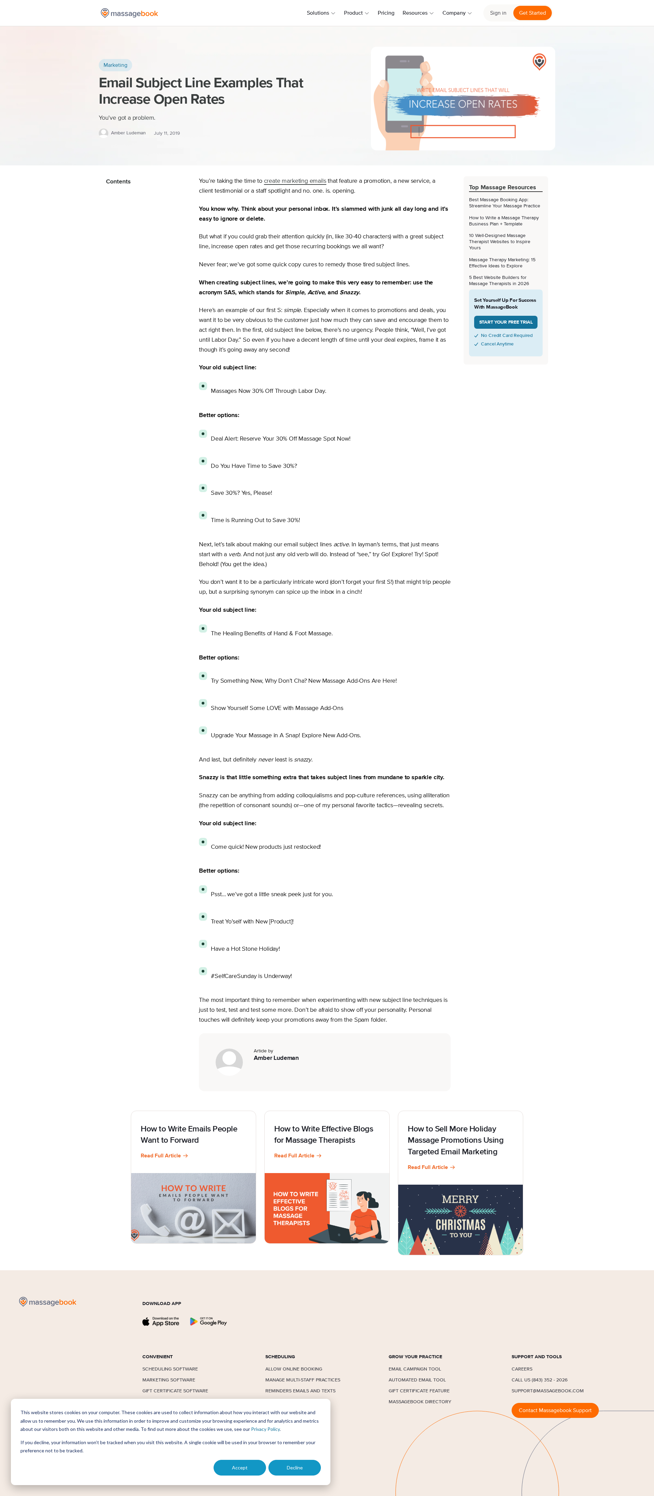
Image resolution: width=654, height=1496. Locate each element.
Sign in (498, 13)
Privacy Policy (265, 1429)
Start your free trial (506, 322)
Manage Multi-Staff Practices (302, 1380)
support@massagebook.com (548, 1391)
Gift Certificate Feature (419, 1391)
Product (353, 13)
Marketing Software (168, 1380)
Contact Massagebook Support (555, 1410)
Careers (522, 1369)
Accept (240, 1467)
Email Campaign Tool (415, 1369)
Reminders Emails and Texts (300, 1391)
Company (454, 13)
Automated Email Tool (417, 1380)
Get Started (532, 13)
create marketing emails (295, 181)
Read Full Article (161, 1155)
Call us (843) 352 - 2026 (539, 1380)
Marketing (115, 65)
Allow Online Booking (293, 1369)
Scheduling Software (170, 1369)
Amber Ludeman (128, 133)
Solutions (318, 13)
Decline (295, 1467)
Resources (415, 13)
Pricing (386, 13)
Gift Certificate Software (175, 1391)
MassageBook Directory (420, 1401)
